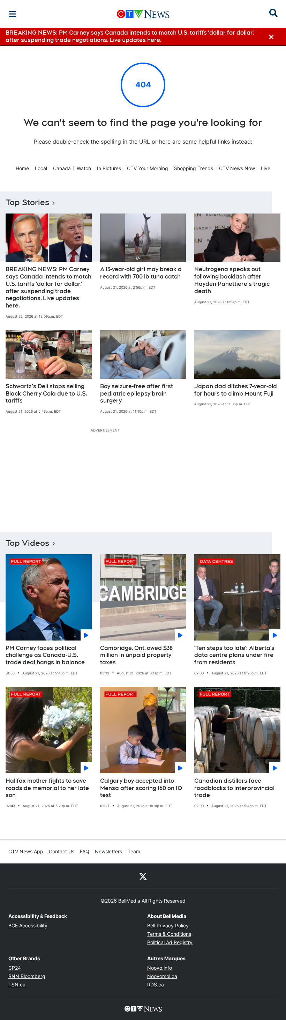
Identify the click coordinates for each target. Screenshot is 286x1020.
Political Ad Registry (170, 942)
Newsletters (108, 851)
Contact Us (61, 851)
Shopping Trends (193, 168)
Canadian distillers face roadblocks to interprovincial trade (234, 788)
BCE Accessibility (27, 925)
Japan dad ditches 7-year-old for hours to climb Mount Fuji (235, 390)
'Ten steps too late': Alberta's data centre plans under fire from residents (234, 655)
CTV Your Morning (147, 168)
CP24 (14, 968)
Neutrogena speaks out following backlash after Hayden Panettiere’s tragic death (232, 280)
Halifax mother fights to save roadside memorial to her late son (47, 788)
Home (22, 168)
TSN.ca (16, 985)
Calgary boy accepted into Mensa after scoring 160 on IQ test (141, 788)
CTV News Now (237, 168)
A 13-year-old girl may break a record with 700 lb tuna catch (141, 273)
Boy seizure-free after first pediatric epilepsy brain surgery (136, 393)
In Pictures (109, 168)
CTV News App (25, 851)
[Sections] (13, 14)
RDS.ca (155, 985)
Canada (62, 168)
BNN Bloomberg (26, 976)
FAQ (84, 851)
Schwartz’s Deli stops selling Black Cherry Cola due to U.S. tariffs (46, 393)
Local (41, 168)
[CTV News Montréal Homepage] (143, 14)
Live (265, 168)
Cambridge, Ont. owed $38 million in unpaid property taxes (136, 655)
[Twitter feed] (143, 876)
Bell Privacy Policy (168, 925)
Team (134, 851)
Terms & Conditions (169, 934)
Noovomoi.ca (162, 976)
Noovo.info (159, 968)
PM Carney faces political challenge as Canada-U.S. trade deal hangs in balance (45, 655)
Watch (84, 168)
